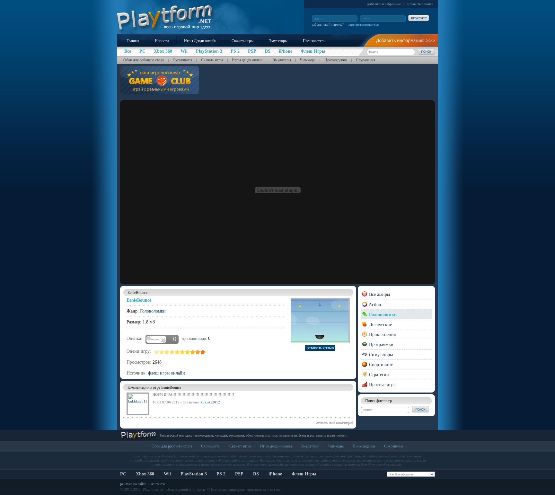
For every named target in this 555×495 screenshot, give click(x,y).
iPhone (275, 474)
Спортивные (380, 364)
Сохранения (365, 60)
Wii (167, 474)
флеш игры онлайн (166, 373)
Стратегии (378, 374)
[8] (192, 352)
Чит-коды (307, 60)
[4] (172, 352)
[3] (167, 352)
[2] (161, 352)
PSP (239, 474)
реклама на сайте (133, 484)
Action (374, 304)
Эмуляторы (278, 41)
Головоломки (153, 311)
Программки (380, 344)
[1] (156, 352)
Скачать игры (242, 41)
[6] (182, 352)
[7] (187, 352)
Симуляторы (380, 354)
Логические (380, 324)
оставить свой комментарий (334, 423)
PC (123, 474)
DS (256, 474)
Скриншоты (182, 60)
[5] (177, 352)
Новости (162, 41)
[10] (203, 352)
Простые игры (382, 384)
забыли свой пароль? (328, 24)
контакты (158, 484)
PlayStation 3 (194, 474)
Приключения (382, 334)
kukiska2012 (210, 402)
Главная (133, 41)
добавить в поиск (420, 4)
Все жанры (379, 294)
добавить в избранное (384, 4)
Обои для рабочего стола (143, 60)
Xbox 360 (145, 474)
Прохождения (335, 60)
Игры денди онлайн (247, 60)
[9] (197, 352)
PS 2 (220, 474)
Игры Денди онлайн (200, 41)
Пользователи (314, 41)
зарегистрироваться (363, 24)
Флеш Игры (304, 474)
